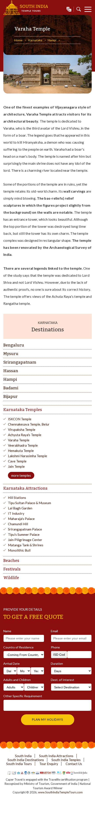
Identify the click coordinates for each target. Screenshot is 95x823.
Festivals (12, 569)
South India (23, 756)
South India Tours (19, 764)
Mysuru (10, 353)
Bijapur (10, 396)
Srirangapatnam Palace (25, 529)
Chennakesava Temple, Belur (28, 424)
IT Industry (16, 513)
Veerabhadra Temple (23, 445)
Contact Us (74, 764)
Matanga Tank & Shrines (25, 545)
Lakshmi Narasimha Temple (27, 456)
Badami (10, 388)
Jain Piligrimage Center (25, 540)
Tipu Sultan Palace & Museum (29, 503)
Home (18, 40)
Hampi (52, 40)
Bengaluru (13, 345)
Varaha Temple (18, 440)
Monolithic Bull (19, 550)
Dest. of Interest (62, 680)
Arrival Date (11, 663)
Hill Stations (17, 498)
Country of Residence (18, 647)
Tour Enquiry (48, 764)
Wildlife (11, 577)
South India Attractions (56, 756)
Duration (57, 663)
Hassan (10, 370)
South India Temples (66, 760)
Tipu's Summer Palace (24, 534)
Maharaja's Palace (21, 519)
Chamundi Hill (18, 524)
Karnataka (35, 40)
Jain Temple (16, 466)
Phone (55, 647)
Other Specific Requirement (22, 696)
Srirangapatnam (19, 362)
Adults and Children (17, 680)
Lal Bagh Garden (20, 508)
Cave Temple (17, 461)
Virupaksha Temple (21, 429)
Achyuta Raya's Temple (24, 435)
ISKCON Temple (19, 419)
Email (54, 631)
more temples (21, 475)
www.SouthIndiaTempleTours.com (60, 792)
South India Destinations (26, 760)
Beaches (11, 560)
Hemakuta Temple (21, 451)
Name (7, 631)
